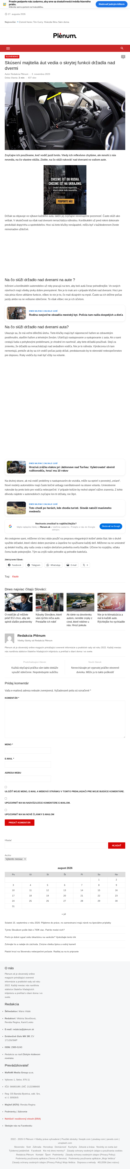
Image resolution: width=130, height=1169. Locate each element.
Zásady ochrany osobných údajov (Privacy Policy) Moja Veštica (43, 1162)
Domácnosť (60, 1147)
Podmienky (10, 1111)
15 (99, 890)
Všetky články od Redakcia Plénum (34, 640)
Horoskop (48, 1147)
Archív (8, 855)
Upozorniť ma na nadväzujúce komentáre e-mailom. (37, 803)
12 (47, 890)
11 (30, 890)
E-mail (9, 758)
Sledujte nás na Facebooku (18, 1125)
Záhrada (37, 1147)
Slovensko (12, 57)
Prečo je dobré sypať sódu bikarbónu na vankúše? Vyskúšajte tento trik (40, 937)
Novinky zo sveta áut (106, 1147)
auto (16, 576)
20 (64, 895)
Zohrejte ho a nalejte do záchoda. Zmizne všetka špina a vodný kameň (40, 944)
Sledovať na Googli (111, 526)
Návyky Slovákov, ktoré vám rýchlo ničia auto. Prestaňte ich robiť (49, 618)
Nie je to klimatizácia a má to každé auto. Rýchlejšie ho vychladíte (111, 618)
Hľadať (8, 840)
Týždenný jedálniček (19, 1150)
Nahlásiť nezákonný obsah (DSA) (23, 1118)
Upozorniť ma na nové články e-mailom (29, 814)
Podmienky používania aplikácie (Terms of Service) (41, 1158)
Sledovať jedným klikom (112, 4)
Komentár (12, 698)
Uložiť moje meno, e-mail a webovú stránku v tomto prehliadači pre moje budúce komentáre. (64, 791)
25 (30, 901)
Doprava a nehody (86, 1162)
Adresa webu (13, 772)
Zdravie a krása (86, 1147)
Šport (48, 1154)
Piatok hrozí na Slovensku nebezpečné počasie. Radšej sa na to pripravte (42, 951)
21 (82, 895)
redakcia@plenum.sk (23, 1029)
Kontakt (39, 1154)
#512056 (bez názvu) (108, 1162)
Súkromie (22, 1111)
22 (99, 895)
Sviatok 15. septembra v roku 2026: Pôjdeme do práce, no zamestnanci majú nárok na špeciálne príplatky (58, 922)
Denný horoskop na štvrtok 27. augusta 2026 (41, 22)
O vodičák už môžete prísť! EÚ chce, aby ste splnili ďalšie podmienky (18, 618)
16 (116, 890)
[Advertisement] (65, 254)
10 (13, 890)
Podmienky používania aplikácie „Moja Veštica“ (92, 1158)
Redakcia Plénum (19, 74)
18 (30, 895)
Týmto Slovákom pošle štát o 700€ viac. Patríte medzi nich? (35, 930)
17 (13, 895)
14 (82, 890)
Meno (9, 744)
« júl (64, 914)
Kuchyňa (72, 1147)
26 (47, 901)
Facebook (36, 1150)
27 (64, 901)
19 (47, 895)
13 (64, 890)
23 (116, 895)
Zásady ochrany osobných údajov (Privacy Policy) (90, 1154)
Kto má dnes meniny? (54, 1150)
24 (13, 901)
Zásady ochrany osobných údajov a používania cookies (94, 1150)
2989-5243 (16, 1047)
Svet (28, 1147)
